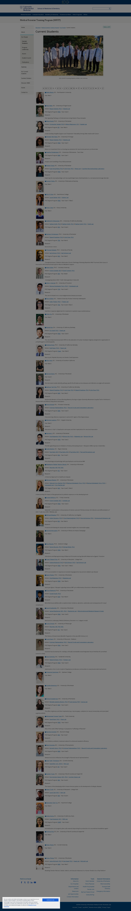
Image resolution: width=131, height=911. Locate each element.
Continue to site (50, 900)
